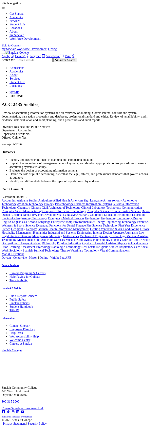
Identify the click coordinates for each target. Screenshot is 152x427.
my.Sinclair (17, 35)
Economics (124, 214)
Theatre (65, 250)
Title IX (14, 310)
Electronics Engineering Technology (24, 218)
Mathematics (71, 236)
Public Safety (18, 299)
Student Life (17, 24)
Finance (81, 225)
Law (141, 232)
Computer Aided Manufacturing (22, 211)
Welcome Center (20, 340)
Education (138, 214)
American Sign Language (86, 200)
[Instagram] (13, 412)
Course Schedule (13, 408)
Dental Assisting (12, 214)
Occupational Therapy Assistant (21, 243)
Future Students (10, 265)
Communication (132, 207)
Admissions (17, 67)
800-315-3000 (10, 401)
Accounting (9, 200)
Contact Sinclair (19, 325)
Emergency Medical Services (66, 218)
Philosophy (49, 243)
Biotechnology (64, 204)
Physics (122, 243)
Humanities (40, 232)
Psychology (43, 247)
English (6, 222)
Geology (31, 229)
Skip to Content (11, 45)
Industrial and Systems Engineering (70, 232)
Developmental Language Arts (62, 214)
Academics (16, 17)
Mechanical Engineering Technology (103, 236)
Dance (146, 211)
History (144, 229)
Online (44, 257)
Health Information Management (68, 229)
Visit (68, 56)
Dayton (6, 257)
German (43, 229)
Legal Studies (10, 236)
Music (69, 239)
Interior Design (102, 232)
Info (8, 317)
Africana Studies (27, 200)
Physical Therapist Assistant (99, 243)
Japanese (118, 232)
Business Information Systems (93, 204)
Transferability (19, 280)
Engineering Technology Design (121, 218)
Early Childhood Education (99, 214)
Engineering (92, 218)
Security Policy (37, 423)
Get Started (17, 13)
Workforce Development (25, 38)
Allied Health (61, 200)
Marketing (55, 236)
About (13, 31)
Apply (6, 56)
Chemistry (23, 207)
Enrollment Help (34, 408)
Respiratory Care (129, 247)
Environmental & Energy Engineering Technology (104, 222)
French (6, 229)
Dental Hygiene (33, 214)
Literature (25, 236)
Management (40, 236)
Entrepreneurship (61, 222)
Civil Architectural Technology (61, 207)
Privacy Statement (14, 423)
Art (105, 200)
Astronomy (115, 200)
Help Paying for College (25, 276)
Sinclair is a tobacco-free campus (17, 416)
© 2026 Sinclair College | (24, 421)
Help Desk (16, 332)
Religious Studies (107, 247)
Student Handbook (21, 306)
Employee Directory (22, 329)
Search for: (8, 60)
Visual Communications (115, 250)
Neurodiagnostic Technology (92, 239)
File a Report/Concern (23, 296)
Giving (52, 49)
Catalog (20, 56)
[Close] (3, 8)
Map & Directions (13, 254)
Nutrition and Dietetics (136, 239)
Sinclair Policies (19, 303)
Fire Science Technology (102, 225)
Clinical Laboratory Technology (101, 207)
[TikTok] (8, 412)
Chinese (36, 207)
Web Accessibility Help (24, 336)
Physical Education (69, 243)
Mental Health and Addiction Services (41, 239)
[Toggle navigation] (3, 53)
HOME (14, 92)
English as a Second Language (31, 222)
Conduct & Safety (11, 287)
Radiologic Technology (66, 247)
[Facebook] (4, 412)
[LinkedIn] (18, 412)
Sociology (15, 250)
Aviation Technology (30, 204)
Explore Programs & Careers (28, 273)
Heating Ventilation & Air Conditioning (114, 229)
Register (35, 56)
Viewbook (53, 56)
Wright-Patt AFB (60, 257)
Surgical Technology (46, 250)
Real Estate (88, 247)
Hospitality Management (17, 232)
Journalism (131, 232)
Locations (16, 28)
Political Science (138, 243)
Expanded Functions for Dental (55, 225)
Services (15, 20)
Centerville (20, 257)
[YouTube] (23, 412)
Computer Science (98, 211)
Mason (33, 257)
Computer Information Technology (64, 211)
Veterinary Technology (84, 250)
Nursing (116, 239)
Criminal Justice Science (125, 211)
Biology (49, 204)
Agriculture (45, 200)
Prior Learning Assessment (18, 247)
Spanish (28, 250)
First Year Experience (131, 225)
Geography (18, 229)
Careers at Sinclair (21, 343)
